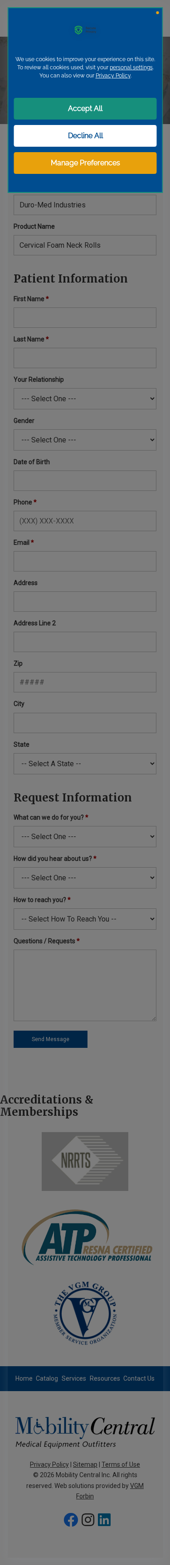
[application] (85, 782)
